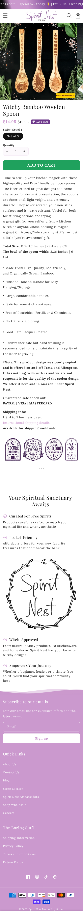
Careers (9, 813)
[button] (69, 15)
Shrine (60, 909)
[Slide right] (78, 62)
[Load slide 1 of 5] (50, 97)
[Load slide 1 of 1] (33, 97)
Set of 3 (13, 136)
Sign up (41, 738)
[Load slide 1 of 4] (46, 97)
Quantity (9, 145)
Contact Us (11, 772)
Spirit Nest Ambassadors (21, 797)
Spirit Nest (35, 909)
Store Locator (13, 789)
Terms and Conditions (19, 854)
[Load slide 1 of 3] (42, 97)
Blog (6, 780)
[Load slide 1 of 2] (38, 97)
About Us (9, 764)
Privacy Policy (13, 846)
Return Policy (13, 862)
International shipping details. (27, 423)
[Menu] (5, 15)
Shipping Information (19, 838)
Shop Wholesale (14, 805)
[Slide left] (5, 62)
